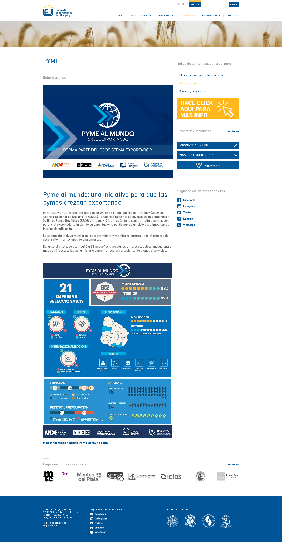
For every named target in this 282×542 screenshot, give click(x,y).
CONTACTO (233, 16)
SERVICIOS (163, 16)
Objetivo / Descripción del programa (201, 75)
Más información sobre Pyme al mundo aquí (76, 443)
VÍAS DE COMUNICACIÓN (196, 155)
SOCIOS (195, 5)
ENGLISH (180, 4)
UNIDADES (185, 16)
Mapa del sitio (50, 526)
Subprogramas (188, 83)
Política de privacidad (54, 523)
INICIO (120, 16)
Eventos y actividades (192, 91)
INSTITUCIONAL (138, 16)
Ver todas (233, 131)
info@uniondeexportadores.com (60, 518)
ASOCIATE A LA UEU (193, 145)
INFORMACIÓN (209, 16)
